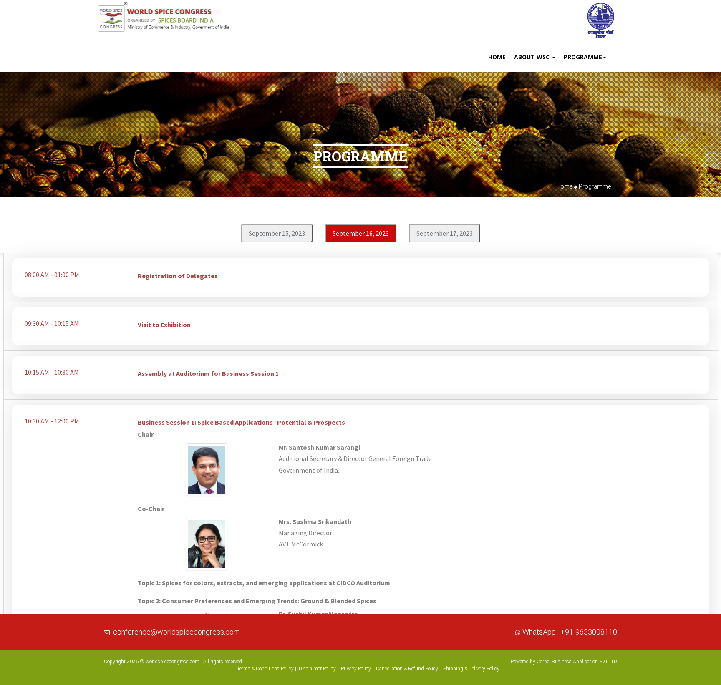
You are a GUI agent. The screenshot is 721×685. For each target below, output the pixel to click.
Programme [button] (583, 57)
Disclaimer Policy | (318, 669)
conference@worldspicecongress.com (176, 631)
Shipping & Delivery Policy (471, 669)
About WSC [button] (532, 57)
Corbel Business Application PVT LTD (577, 662)
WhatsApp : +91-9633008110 (569, 631)
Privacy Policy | (357, 669)
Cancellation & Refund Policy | (408, 669)
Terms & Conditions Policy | (266, 669)
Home (497, 57)
